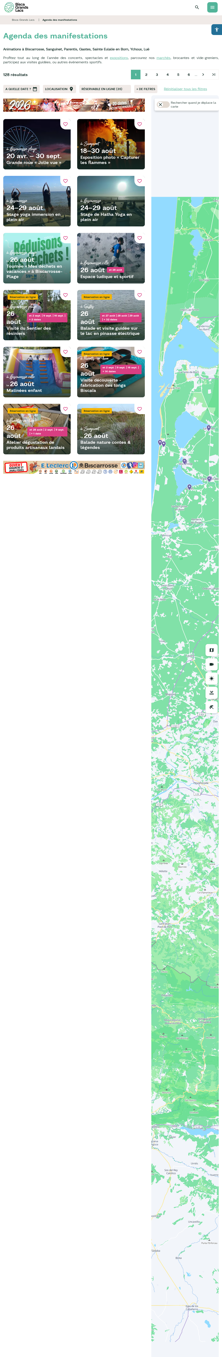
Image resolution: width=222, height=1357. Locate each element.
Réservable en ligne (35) (102, 89)
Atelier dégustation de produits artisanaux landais (36, 444)
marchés (163, 58)
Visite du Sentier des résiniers (29, 330)
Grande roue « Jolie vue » (34, 162)
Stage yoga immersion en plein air (33, 217)
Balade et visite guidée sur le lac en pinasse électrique (110, 330)
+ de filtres (145, 89)
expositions (119, 58)
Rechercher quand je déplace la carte (193, 104)
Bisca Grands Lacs (23, 19)
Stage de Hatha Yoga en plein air (106, 217)
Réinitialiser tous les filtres (185, 89)
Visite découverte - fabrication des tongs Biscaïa (103, 385)
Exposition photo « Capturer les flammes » (109, 159)
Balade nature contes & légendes (105, 444)
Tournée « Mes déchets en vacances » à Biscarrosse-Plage (34, 271)
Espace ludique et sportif (107, 276)
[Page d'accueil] (16, 7)
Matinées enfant (24, 390)
